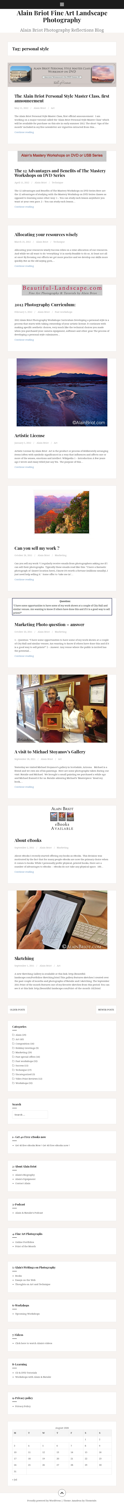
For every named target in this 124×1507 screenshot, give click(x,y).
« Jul (14, 1479)
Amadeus (77, 1500)
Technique (57, 182)
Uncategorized (24, 1074)
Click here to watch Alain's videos (33, 1343)
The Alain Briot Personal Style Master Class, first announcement (62, 98)
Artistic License (30, 435)
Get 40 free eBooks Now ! (28, 1145)
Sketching (24, 958)
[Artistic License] (62, 394)
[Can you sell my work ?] (62, 515)
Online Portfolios (24, 1242)
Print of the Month (25, 1246)
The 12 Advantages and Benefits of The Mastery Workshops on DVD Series (60, 173)
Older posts (17, 1009)
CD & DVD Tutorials (26, 1372)
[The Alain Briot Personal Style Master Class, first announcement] (62, 79)
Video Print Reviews (27, 1078)
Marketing (61, 555)
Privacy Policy (23, 1406)
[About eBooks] (62, 823)
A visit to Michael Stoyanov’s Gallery (50, 751)
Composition (23, 1043)
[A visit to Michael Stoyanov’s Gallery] (62, 710)
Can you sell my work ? (37, 548)
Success (20, 1065)
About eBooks (28, 840)
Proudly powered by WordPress (44, 1500)
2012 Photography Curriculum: (45, 304)
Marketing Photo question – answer (49, 624)
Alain (19, 1034)
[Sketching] (62, 922)
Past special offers (25, 1056)
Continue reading (33, 132)
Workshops (22, 1083)
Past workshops (63, 311)
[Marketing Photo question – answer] (62, 612)
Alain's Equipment (25, 1179)
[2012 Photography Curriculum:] (62, 296)
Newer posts (106, 1009)
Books (18, 1275)
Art (53, 107)
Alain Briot (40, 107)
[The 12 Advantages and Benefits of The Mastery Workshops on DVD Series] (62, 162)
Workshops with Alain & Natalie (33, 1376)
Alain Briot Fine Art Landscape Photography (62, 16)
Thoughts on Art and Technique (32, 1284)
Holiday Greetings (25, 1047)
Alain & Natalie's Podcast (29, 1212)
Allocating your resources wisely (46, 234)
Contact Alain (22, 1183)
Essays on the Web (25, 1279)
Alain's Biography (25, 1174)
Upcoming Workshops (27, 1313)
